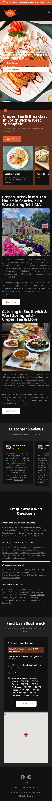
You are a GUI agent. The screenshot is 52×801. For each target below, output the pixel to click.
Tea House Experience (11, 578)
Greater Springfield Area (12, 597)
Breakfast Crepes (15, 530)
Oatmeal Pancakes (20, 535)
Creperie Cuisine (16, 547)
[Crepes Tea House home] (10, 13)
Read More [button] (18, 480)
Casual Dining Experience (13, 558)
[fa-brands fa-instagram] (29, 777)
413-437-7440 (17, 673)
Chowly (30, 796)
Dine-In (12, 569)
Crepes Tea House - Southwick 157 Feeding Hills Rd (23, 650)
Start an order (26, 703)
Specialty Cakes (35, 535)
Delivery (27, 569)
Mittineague (28, 597)
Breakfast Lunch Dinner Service (28, 575)
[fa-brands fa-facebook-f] (23, 777)
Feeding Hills (13, 600)
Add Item (8, 182)
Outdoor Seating (29, 572)
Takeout (19, 569)
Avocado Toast (7, 533)
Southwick (6, 603)
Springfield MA (34, 600)
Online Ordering (37, 569)
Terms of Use (19, 787)
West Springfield (37, 595)
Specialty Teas (24, 552)
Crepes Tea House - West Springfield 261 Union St (25, 657)
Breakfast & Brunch (31, 550)
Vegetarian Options (16, 555)
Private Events (15, 572)
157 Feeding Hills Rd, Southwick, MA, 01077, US (26, 666)
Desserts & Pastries (10, 552)
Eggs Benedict (20, 533)
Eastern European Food (33, 547)
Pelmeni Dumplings (35, 533)
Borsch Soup (7, 535)
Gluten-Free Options (33, 555)
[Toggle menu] (48, 12)
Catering (5, 572)
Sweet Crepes (29, 527)
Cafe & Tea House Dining (12, 550)
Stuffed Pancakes (30, 530)
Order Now (12, 139)
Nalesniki (42, 530)
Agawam (23, 600)
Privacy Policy (32, 787)
